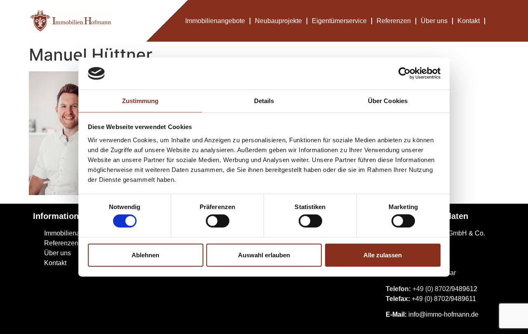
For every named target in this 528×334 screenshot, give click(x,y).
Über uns (434, 20)
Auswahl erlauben (264, 254)
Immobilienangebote (215, 20)
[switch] (217, 221)
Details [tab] (264, 100)
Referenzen (394, 20)
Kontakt (468, 20)
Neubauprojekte (278, 20)
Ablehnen (145, 254)
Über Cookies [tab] (388, 100)
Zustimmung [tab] (140, 100)
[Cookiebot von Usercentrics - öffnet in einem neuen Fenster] (404, 73)
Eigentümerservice (339, 20)
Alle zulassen (382, 254)
